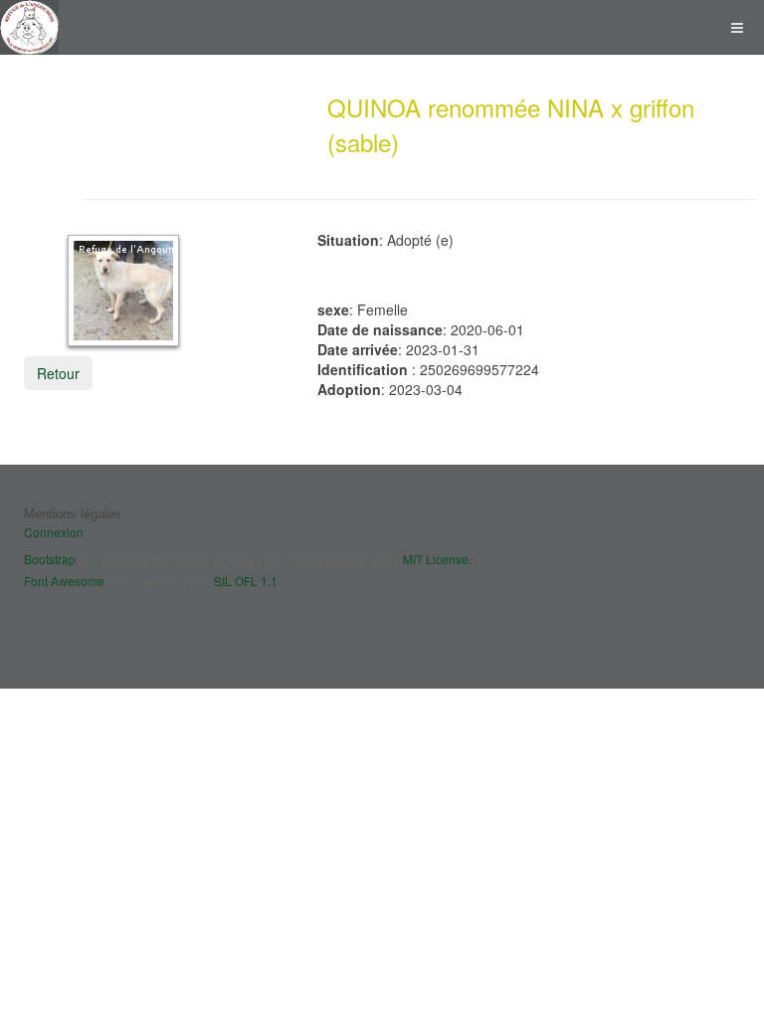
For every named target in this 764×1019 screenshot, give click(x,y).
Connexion (54, 531)
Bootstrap (50, 558)
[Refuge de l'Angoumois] (29, 27)
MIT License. (437, 558)
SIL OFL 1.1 (246, 580)
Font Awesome (64, 580)
